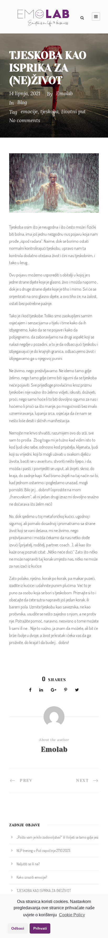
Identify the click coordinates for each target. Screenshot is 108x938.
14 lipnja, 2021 (24, 93)
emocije (29, 111)
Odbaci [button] (17, 928)
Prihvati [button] (40, 928)
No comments (24, 120)
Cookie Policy (72, 915)
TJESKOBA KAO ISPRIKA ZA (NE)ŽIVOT (44, 890)
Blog (22, 102)
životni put (73, 111)
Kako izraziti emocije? (32, 877)
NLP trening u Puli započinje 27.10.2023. (44, 850)
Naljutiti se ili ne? (28, 864)
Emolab (64, 93)
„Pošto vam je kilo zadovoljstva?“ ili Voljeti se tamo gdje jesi (57, 837)
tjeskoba (49, 111)
